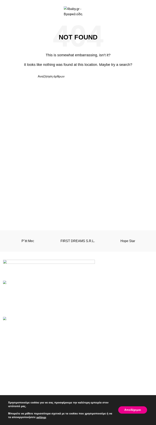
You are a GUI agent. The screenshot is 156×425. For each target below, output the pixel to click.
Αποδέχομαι (132, 410)
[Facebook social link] (73, 2)
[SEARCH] (113, 76)
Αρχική (86, 384)
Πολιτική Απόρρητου (17, 391)
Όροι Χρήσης (12, 384)
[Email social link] (78, 2)
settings (41, 417)
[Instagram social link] (82, 2)
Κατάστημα (89, 391)
